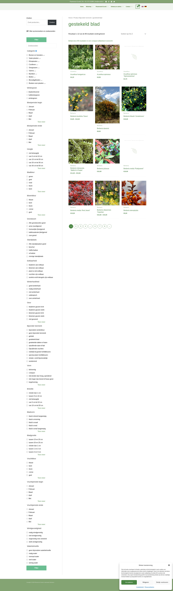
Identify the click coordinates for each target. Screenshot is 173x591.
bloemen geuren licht (36, 313)
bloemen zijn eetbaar (36, 268)
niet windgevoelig (35, 535)
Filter (36, 40)
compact (32, 373)
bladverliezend (34, 92)
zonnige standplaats (36, 256)
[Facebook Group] (109, 1)
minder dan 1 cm (35, 393)
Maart (31, 113)
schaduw (32, 253)
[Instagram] (111, 1)
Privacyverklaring (149, 587)
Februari (32, 110)
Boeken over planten (36, 83)
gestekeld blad (34, 339)
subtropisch (33, 295)
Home (82, 6)
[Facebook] (106, 1)
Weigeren (146, 582)
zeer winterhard (34, 298)
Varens (31, 71)
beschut (31, 247)
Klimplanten (33, 61)
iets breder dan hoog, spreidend (40, 376)
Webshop (88, 6)
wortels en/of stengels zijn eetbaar (41, 277)
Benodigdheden (34, 80)
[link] (143, 7)
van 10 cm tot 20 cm (36, 159)
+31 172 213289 (89, 1)
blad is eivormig (34, 419)
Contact (128, 6)
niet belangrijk (34, 153)
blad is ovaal (33, 422)
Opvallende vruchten (36, 349)
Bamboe (32, 74)
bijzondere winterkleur (37, 330)
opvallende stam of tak (37, 345)
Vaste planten (34, 58)
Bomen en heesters (36, 55)
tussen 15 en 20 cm (36, 439)
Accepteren (129, 582)
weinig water (33, 563)
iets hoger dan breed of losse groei (41, 379)
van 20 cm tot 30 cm (36, 162)
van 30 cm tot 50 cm (36, 166)
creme (31, 209)
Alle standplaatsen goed (37, 244)
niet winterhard (34, 292)
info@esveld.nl (99, 1)
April (30, 116)
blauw (31, 200)
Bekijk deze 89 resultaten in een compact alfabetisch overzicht (90, 41)
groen (31, 176)
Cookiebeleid (140, 587)
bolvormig (32, 369)
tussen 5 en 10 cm (35, 396)
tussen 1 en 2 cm (35, 449)
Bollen (31, 77)
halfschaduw (33, 250)
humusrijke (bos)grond (37, 229)
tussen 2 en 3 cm (35, 452)
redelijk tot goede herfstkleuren (40, 352)
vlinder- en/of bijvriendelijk (38, 358)
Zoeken (29, 18)
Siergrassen (33, 67)
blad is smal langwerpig (37, 428)
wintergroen (33, 98)
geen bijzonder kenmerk (37, 333)
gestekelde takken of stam (38, 342)
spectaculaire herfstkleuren (38, 355)
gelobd (31, 336)
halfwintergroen (34, 95)
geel (30, 179)
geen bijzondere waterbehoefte (40, 550)
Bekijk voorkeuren (162, 582)
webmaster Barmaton (49, 582)
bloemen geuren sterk (36, 316)
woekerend (33, 361)
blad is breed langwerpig (37, 416)
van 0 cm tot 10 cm (35, 156)
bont (30, 189)
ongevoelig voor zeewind (38, 539)
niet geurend (33, 319)
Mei (30, 119)
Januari (31, 106)
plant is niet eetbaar (36, 271)
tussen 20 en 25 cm (36, 442)
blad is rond (33, 425)
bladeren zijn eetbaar (36, 265)
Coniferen (32, 64)
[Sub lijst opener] (44, 55)
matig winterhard (35, 289)
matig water (33, 553)
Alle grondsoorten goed (37, 223)
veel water (32, 559)
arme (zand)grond (35, 226)
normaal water (34, 556)
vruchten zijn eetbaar (36, 274)
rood (30, 183)
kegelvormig (33, 382)
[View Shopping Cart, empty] (138, 7)
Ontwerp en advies (116, 6)
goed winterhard (34, 286)
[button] (169, 565)
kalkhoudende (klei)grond (38, 232)
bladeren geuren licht (36, 307)
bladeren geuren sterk (36, 310)
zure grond (32, 235)
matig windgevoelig (36, 532)
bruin (30, 186)
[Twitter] (114, 1)
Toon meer (41, 122)
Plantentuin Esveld (75, 1)
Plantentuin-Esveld (101, 6)
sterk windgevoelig (35, 542)
